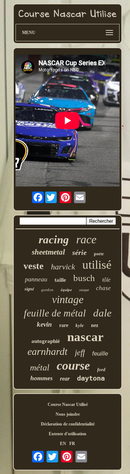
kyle (79, 325)
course (73, 365)
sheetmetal (48, 252)
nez (94, 325)
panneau (36, 279)
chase (103, 288)
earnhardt (47, 351)
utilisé (97, 264)
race (86, 239)
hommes (41, 378)
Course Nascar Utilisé (68, 404)
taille (60, 280)
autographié (45, 341)
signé (29, 288)
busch (84, 278)
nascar (85, 337)
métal (39, 367)
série (79, 252)
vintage (67, 299)
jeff (80, 352)
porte (99, 253)
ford (101, 369)
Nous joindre (68, 414)
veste (33, 266)
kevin (44, 324)
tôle (106, 280)
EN (63, 443)
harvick (63, 266)
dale (102, 313)
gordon (47, 290)
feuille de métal (55, 313)
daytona (91, 378)
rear (65, 379)
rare (63, 325)
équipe (66, 290)
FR (72, 443)
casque (84, 290)
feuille (100, 353)
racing (54, 239)
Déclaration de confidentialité (68, 424)
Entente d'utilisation (67, 433)
